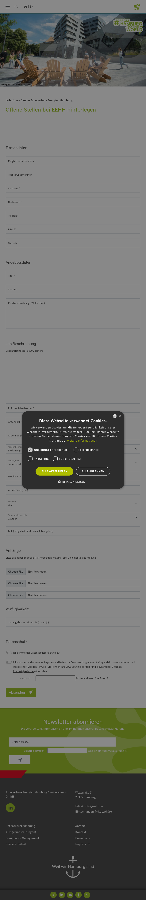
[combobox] (115, 416)
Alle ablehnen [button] (93, 471)
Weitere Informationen (82, 440)
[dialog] (73, 450)
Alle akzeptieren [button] (54, 471)
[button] (73, 481)
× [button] (119, 415)
